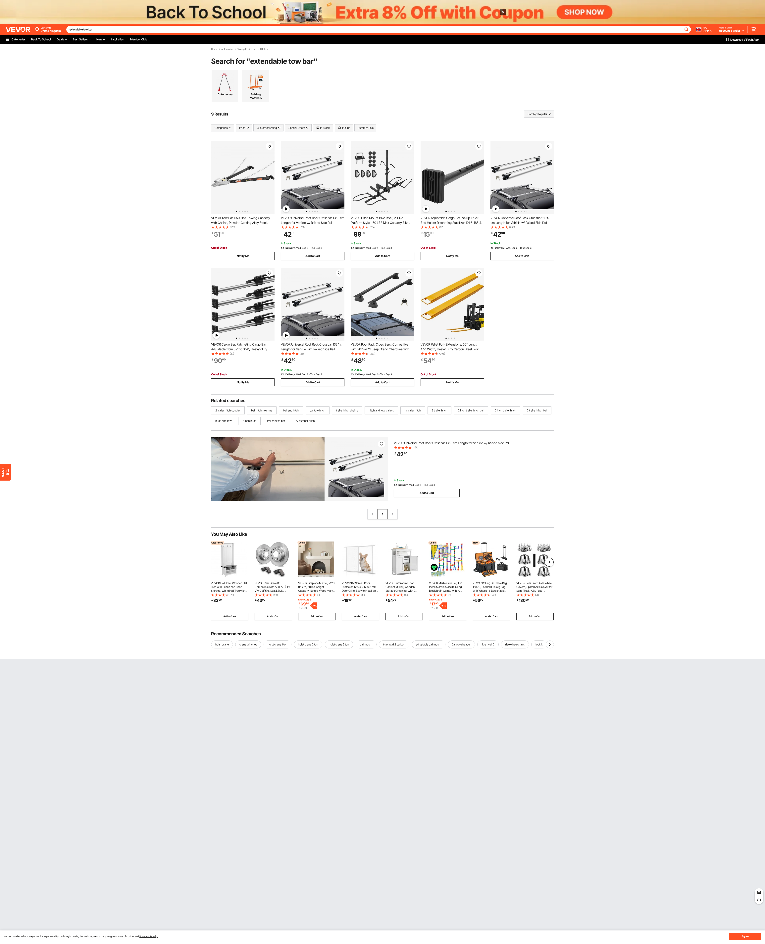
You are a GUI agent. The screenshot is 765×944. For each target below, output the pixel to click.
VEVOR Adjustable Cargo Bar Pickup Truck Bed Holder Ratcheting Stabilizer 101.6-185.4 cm (451, 222)
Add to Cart (312, 256)
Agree (745, 936)
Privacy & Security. (148, 936)
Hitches (264, 49)
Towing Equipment (246, 49)
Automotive (227, 49)
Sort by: (532, 114)
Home (214, 49)
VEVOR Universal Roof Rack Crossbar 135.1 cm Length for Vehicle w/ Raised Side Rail (451, 443)
